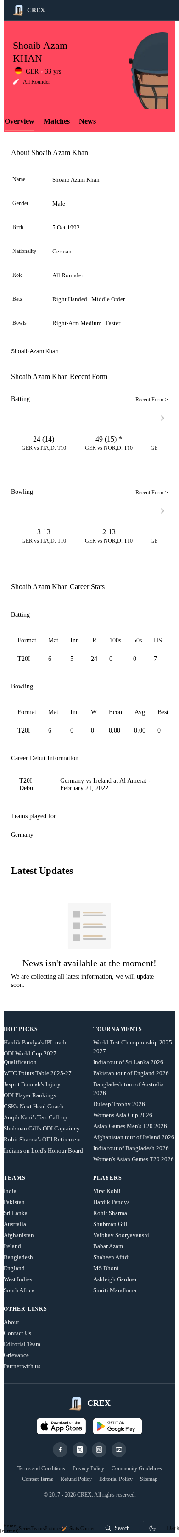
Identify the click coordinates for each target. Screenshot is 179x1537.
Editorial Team (22, 1344)
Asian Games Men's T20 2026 (130, 1126)
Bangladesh (18, 1257)
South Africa (19, 1290)
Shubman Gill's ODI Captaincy (42, 1128)
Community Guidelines (137, 1468)
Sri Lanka (16, 1213)
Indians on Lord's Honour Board (43, 1150)
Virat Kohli (107, 1190)
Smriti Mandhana (114, 1290)
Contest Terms (37, 1479)
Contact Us (17, 1333)
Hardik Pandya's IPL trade (35, 1042)
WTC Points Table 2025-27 (38, 1073)
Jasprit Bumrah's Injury (32, 1084)
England (14, 1268)
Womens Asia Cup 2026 (122, 1115)
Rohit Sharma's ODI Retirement (42, 1139)
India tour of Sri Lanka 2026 (128, 1062)
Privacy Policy (88, 1468)
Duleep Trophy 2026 (119, 1104)
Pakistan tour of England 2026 (131, 1073)
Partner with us (22, 1366)
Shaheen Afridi (111, 1257)
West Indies (18, 1279)
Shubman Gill (110, 1224)
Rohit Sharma (110, 1213)
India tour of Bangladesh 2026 (131, 1148)
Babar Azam (108, 1246)
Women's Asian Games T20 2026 (133, 1159)
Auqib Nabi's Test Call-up (35, 1117)
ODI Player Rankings (30, 1095)
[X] (80, 1449)
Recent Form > (151, 399)
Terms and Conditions (41, 1468)
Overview (19, 121)
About (11, 1322)
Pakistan (14, 1202)
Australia (15, 1224)
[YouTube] (119, 1449)
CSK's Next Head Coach (33, 1106)
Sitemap (148, 1479)
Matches (57, 121)
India (10, 1190)
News (87, 121)
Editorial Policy (116, 1479)
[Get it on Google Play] (117, 1426)
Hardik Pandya (111, 1202)
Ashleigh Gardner (115, 1279)
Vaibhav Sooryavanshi (121, 1235)
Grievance (16, 1355)
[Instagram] (99, 1449)
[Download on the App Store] (61, 1426)
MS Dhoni (106, 1268)
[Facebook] (60, 1449)
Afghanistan (19, 1235)
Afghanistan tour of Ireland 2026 (133, 1137)
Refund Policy (76, 1479)
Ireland (12, 1246)
